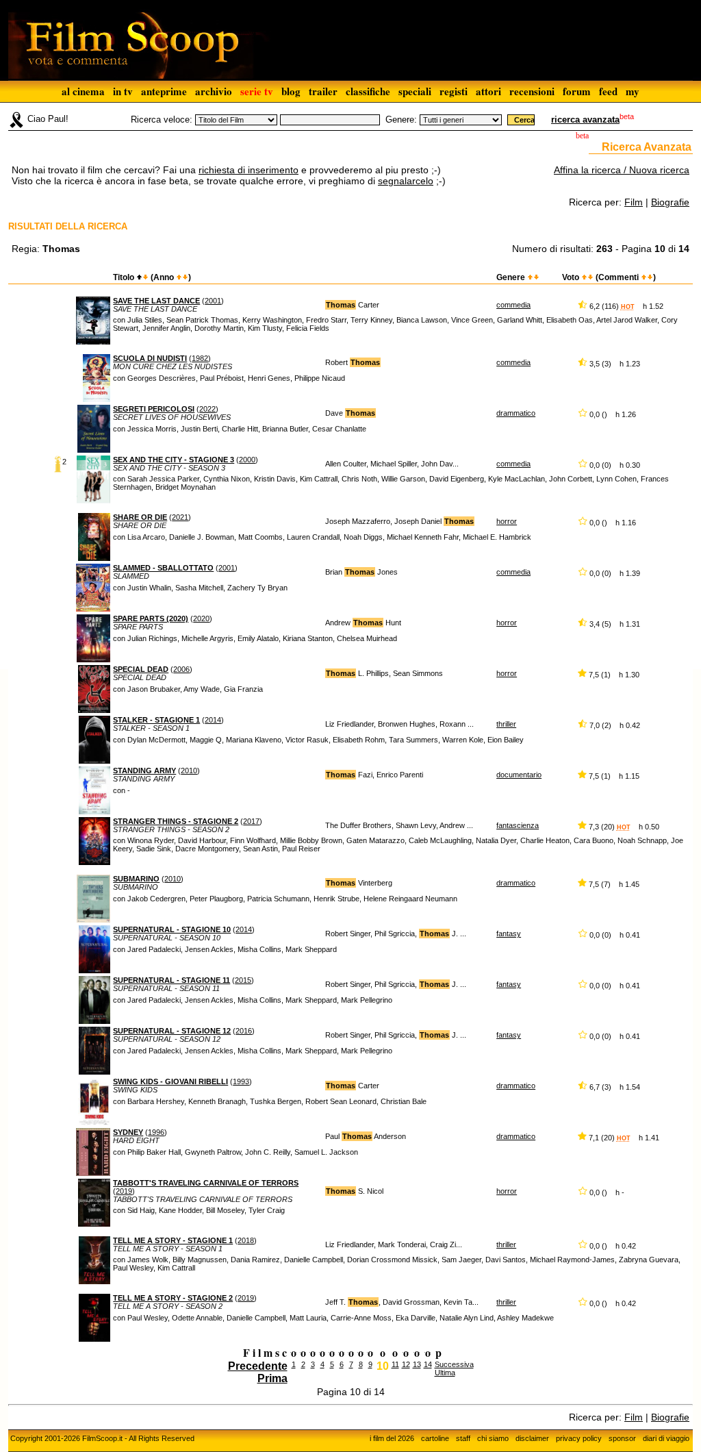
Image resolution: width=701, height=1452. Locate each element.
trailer (323, 91)
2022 (207, 409)
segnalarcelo (405, 180)
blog (291, 91)
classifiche (368, 91)
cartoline (435, 1438)
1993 (241, 1081)
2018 (246, 1240)
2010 (189, 770)
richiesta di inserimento (248, 169)
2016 (243, 1031)
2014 (213, 720)
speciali (414, 91)
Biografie (670, 202)
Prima (272, 1378)
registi (453, 91)
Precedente (258, 1366)
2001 (213, 301)
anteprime (164, 91)
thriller (506, 724)
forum (577, 91)
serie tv (256, 91)
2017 (251, 821)
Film (633, 202)
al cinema (83, 91)
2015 (243, 980)
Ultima (445, 1372)
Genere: (401, 119)
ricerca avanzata (585, 119)
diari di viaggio (666, 1438)
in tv (123, 91)
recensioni (532, 91)
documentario (518, 775)
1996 (156, 1132)
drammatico (515, 413)
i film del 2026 (392, 1438)
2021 (180, 517)
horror (506, 521)
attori (488, 91)
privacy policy (579, 1438)
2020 (201, 618)
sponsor (622, 1438)
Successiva (454, 1364)
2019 (124, 1191)
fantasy (508, 933)
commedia (513, 305)
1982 (200, 358)
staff (463, 1438)
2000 (247, 459)
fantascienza (517, 825)
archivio (213, 91)
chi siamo (493, 1438)
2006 (181, 669)
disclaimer (532, 1438)
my (632, 91)
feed (608, 91)
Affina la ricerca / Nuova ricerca (621, 169)
